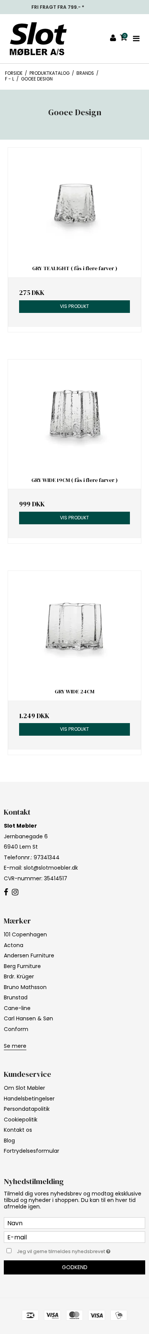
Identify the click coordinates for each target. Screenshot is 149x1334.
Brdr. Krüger (19, 976)
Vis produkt (74, 306)
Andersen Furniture (29, 955)
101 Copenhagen (25, 934)
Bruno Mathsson (25, 987)
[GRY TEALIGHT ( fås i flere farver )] (74, 203)
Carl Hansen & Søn (28, 1018)
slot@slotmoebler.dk (51, 868)
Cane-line (17, 1008)
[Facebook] (6, 892)
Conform (16, 1029)
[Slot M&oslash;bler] (38, 38)
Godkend (74, 1267)
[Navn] (74, 1222)
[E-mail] (74, 1237)
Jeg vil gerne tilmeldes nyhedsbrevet (69, 1250)
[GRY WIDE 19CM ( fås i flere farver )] (74, 415)
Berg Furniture (22, 966)
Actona (13, 945)
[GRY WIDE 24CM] (74, 627)
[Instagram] (15, 892)
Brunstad (16, 997)
